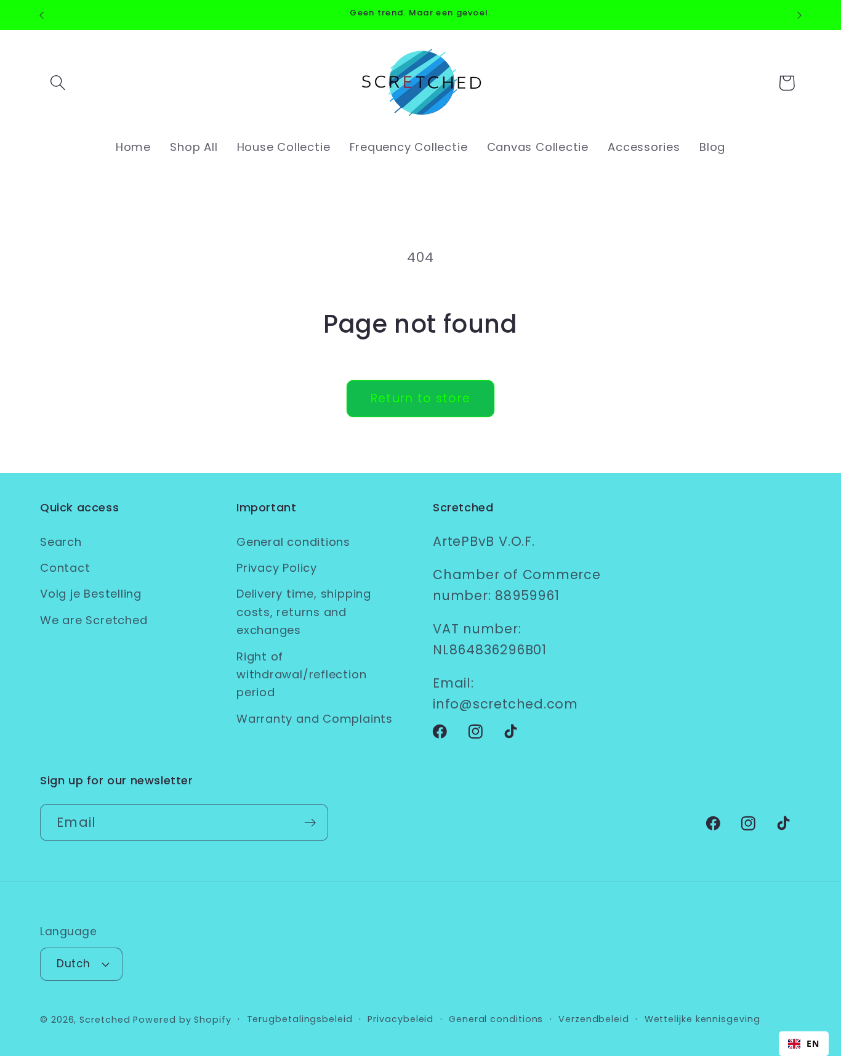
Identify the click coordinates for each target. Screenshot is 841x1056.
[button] (57, 82)
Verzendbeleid (593, 1019)
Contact (65, 567)
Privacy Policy (276, 567)
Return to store (421, 398)
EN (813, 1043)
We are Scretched (93, 620)
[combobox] (804, 1043)
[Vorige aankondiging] (41, 15)
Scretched (104, 1019)
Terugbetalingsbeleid (300, 1019)
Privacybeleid (400, 1019)
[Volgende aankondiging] (799, 15)
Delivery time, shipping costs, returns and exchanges (303, 612)
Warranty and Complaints (314, 718)
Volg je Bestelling (91, 593)
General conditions (293, 542)
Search (61, 542)
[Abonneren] (310, 823)
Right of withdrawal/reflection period (301, 675)
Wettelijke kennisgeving (702, 1019)
